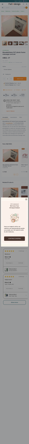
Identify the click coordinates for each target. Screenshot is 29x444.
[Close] (26, 199)
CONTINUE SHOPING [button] (14, 238)
